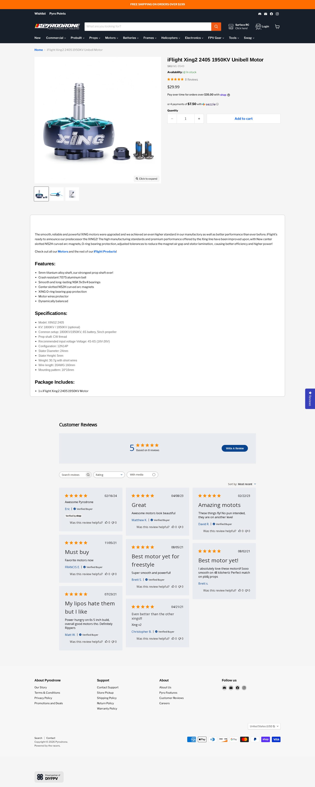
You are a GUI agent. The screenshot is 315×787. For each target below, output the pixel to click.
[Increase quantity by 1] (199, 119)
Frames (148, 38)
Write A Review (235, 448)
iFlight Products (105, 251)
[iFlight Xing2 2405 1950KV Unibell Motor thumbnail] (41, 194)
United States (262, 726)
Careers (164, 703)
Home (38, 50)
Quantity (172, 110)
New (37, 38)
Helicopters (169, 38)
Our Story (40, 687)
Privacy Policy (43, 698)
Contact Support (107, 687)
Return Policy (105, 703)
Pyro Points (57, 13)
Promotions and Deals (48, 703)
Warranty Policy (107, 708)
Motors (110, 38)
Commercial (55, 38)
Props (93, 38)
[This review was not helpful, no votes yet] (113, 523)
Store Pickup (105, 692)
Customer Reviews (171, 698)
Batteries (130, 38)
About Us (165, 687)
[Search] (216, 26)
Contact (50, 737)
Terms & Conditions (47, 692)
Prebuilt (76, 38)
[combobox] (148, 26)
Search (38, 737)
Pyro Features (168, 692)
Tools (233, 38)
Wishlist (40, 13)
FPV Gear (215, 38)
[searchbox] (72, 475)
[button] (224, 104)
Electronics (193, 38)
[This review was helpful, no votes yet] (106, 523)
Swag (248, 38)
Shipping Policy (107, 698)
